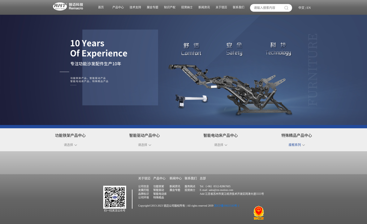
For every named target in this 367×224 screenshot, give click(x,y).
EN (309, 7)
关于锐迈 (221, 7)
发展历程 (143, 190)
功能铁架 (158, 186)
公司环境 (143, 197)
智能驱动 (158, 190)
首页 (101, 7)
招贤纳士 (187, 7)
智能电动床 (160, 193)
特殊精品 (158, 197)
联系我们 (238, 7)
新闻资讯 (204, 7)
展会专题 (152, 7)
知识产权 (169, 7)
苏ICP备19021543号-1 (226, 205)
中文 (301, 7)
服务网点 (190, 186)
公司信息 (143, 186)
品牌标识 (143, 193)
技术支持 (135, 7)
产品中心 (118, 7)
